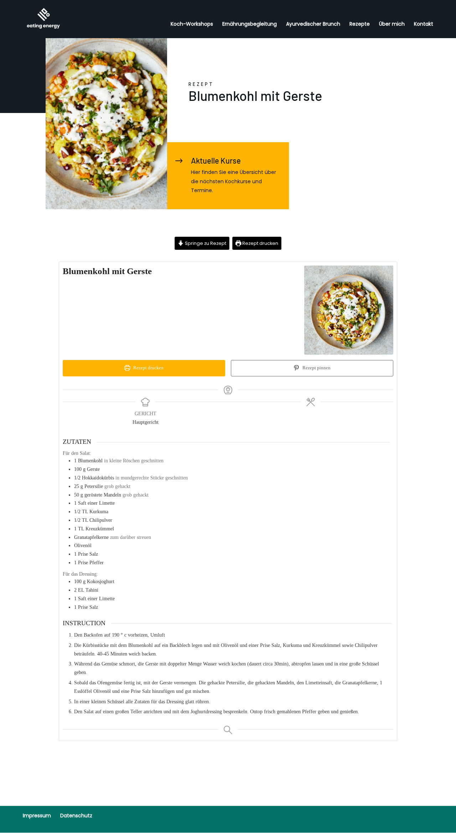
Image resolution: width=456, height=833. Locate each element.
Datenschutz (76, 815)
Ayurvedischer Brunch (313, 24)
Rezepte (359, 24)
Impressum (37, 815)
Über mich (392, 24)
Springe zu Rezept (205, 243)
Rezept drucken (259, 243)
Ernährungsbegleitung (249, 24)
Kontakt (423, 24)
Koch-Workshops (192, 24)
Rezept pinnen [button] (316, 367)
